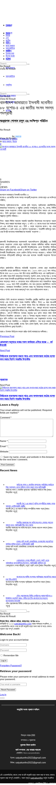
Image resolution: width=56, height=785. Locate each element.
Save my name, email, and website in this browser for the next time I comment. (27, 458)
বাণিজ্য (8, 58)
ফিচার (8, 35)
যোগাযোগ (52, 783)
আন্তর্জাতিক (10, 48)
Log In (3, 694)
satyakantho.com (22, 624)
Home (3, 95)
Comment (5, 417)
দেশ (7, 38)
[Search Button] (28, 64)
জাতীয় (8, 40)
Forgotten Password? (11, 665)
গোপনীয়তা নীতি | (41, 783)
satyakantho (36, 778)
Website (4, 451)
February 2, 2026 (8, 139)
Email (3, 446)
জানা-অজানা (10, 45)
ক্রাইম (8, 43)
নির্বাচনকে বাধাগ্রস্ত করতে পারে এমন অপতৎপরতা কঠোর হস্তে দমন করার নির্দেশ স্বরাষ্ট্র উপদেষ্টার (27, 397)
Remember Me (11, 655)
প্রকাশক (18, 136)
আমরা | (31, 783)
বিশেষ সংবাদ (10, 56)
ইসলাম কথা (10, 53)
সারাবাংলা (9, 25)
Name (4, 441)
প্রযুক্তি (9, 51)
